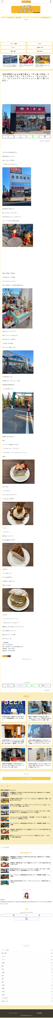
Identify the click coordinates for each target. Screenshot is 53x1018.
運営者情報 (39, 1013)
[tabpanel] (10, 61)
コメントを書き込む (26, 778)
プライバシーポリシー (13, 1013)
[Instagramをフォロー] (26, 918)
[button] (51, 847)
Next (52, 61)
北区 (9, 656)
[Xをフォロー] (13, 915)
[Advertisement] (26, 31)
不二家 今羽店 (9, 644)
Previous (1, 61)
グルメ (5, 656)
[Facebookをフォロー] (39, 915)
